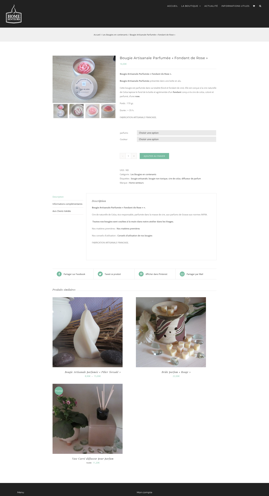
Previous (55, 79)
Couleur (123, 139)
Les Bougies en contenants (143, 174)
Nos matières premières (128, 228)
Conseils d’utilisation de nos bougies (134, 235)
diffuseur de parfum (191, 178)
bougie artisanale (139, 178)
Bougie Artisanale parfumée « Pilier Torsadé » (93, 372)
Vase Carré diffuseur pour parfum (93, 458)
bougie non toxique (158, 178)
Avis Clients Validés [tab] (62, 211)
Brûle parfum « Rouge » (176, 372)
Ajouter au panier (154, 156)
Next (113, 79)
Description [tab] (58, 196)
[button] (260, 6)
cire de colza (174, 178)
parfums (124, 132)
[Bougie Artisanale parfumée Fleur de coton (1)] (84, 79)
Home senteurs (136, 182)
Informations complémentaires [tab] (67, 203)
